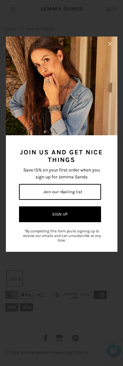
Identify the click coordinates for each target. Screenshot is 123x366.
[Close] (110, 44)
